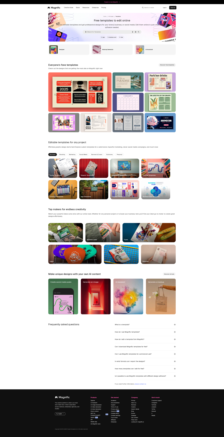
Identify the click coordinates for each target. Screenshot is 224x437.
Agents (94, 417)
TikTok (153, 409)
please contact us (140, 384)
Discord (154, 411)
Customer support (157, 400)
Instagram (154, 403)
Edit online (56, 108)
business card (112, 37)
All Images (110, 16)
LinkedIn (154, 407)
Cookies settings (115, 415)
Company (134, 397)
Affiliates (113, 420)
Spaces (93, 400)
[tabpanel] (112, 179)
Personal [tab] (119, 154)
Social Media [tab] (83, 154)
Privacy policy (115, 409)
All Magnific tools (95, 424)
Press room (134, 420)
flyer (122, 37)
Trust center (114, 417)
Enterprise (113, 422)
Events (133, 413)
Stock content (95, 411)
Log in (164, 7)
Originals (115, 411)
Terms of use (114, 407)
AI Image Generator (96, 405)
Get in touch (156, 397)
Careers (133, 407)
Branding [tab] (62, 154)
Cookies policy (115, 413)
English (60, 414)
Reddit (153, 415)
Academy (113, 400)
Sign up (173, 7)
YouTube (154, 405)
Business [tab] (52, 154)
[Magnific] (62, 397)
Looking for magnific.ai (137, 422)
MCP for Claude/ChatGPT (99, 414)
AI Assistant (94, 403)
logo (103, 37)
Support (113, 405)
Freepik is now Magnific (111, 2)
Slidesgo (133, 415)
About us (133, 403)
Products (94, 397)
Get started (115, 397)
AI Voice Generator (96, 409)
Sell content (134, 417)
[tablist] (112, 154)
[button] (60, 413)
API (92, 419)
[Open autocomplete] (85, 32)
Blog (132, 411)
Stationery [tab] (109, 154)
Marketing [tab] (72, 154)
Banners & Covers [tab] (96, 154)
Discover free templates (167, 65)
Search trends (135, 409)
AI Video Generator (96, 407)
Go (65, 108)
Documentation (115, 403)
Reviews (133, 405)
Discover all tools (169, 274)
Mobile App (94, 421)
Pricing (103, 8)
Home (104, 16)
